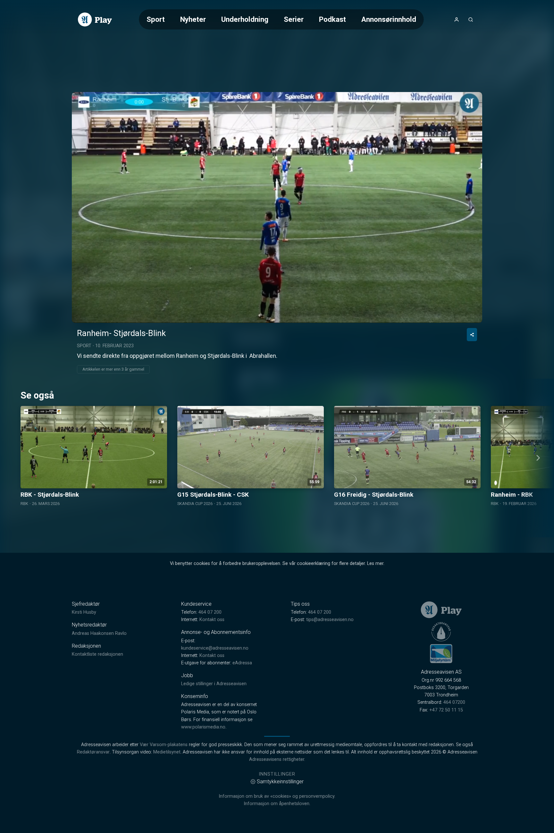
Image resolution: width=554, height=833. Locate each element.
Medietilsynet (166, 752)
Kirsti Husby (84, 612)
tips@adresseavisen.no (330, 619)
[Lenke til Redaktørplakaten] (441, 631)
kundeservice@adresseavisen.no (214, 648)
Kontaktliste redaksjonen (97, 654)
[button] (277, 207)
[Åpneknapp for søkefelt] (470, 19)
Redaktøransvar (93, 752)
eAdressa (242, 663)
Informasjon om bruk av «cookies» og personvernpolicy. (277, 796)
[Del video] (472, 334)
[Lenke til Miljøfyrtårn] (441, 653)
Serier (294, 19)
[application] (277, 207)
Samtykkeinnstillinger (280, 781)
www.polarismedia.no (203, 727)
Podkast (332, 19)
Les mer (375, 563)
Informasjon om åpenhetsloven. (277, 803)
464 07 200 (210, 612)
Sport (156, 19)
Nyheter (193, 19)
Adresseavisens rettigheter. (277, 759)
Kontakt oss (211, 619)
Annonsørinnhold (388, 19)
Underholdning (244, 19)
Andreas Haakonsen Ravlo (99, 633)
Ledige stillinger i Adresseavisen (214, 683)
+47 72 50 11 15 (446, 710)
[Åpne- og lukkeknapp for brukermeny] (456, 19)
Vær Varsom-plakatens (164, 744)
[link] (95, 20)
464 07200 (454, 702)
